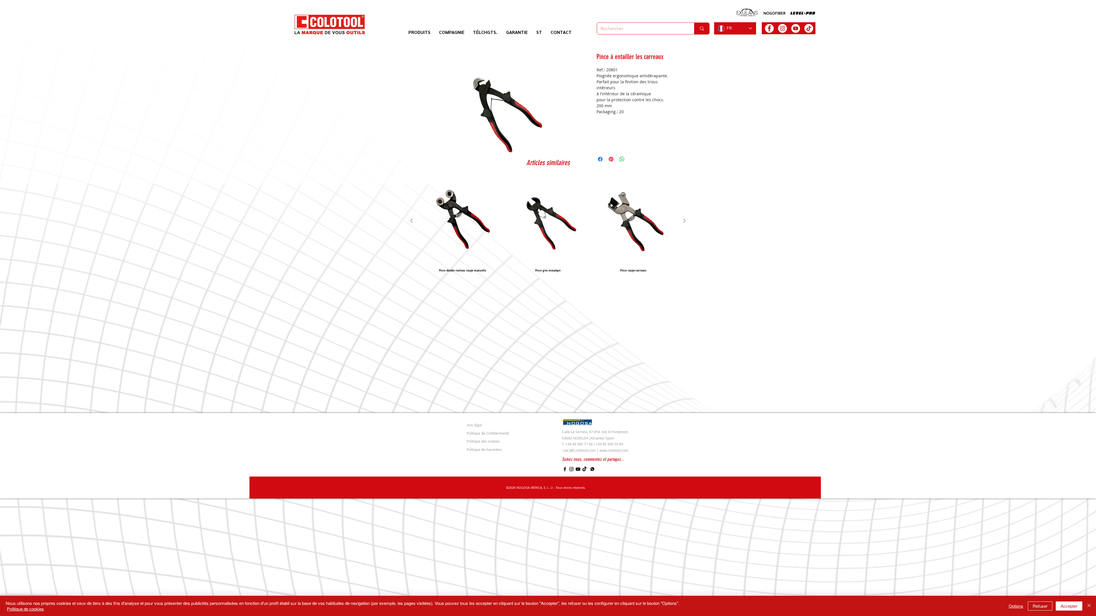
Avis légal (474, 425)
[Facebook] (565, 469)
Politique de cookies (25, 609)
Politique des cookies (483, 441)
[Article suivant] (684, 220)
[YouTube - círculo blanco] (795, 28)
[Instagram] (571, 469)
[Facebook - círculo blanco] (769, 28)
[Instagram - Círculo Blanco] (782, 28)
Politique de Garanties (484, 449)
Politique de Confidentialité (488, 433)
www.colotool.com (613, 450)
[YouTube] (578, 469)
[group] (548, 225)
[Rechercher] (701, 28)
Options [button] (1016, 606)
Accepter (1069, 606)
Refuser (1040, 606)
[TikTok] (808, 28)
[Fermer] (1089, 605)
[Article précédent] (411, 220)
